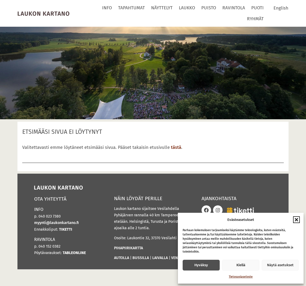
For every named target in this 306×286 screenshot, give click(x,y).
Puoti (257, 7)
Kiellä (240, 265)
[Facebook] (206, 210)
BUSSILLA (140, 257)
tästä (176, 147)
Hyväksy (201, 265)
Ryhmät (255, 18)
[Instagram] (218, 210)
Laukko (187, 7)
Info (107, 7)
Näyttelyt (162, 7)
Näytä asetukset (280, 265)
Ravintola (233, 7)
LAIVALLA (160, 257)
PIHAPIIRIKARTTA (128, 248)
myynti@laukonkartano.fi (56, 222)
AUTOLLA (121, 257)
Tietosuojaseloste (241, 276)
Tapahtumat (131, 7)
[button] (296, 219)
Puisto (208, 7)
